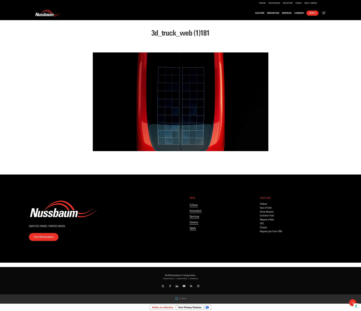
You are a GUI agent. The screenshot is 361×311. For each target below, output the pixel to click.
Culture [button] (194, 205)
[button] (324, 13)
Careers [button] (194, 222)
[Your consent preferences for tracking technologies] (356, 306)
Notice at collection (162, 307)
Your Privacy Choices (189, 307)
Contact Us (194, 279)
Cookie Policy (182, 279)
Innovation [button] (196, 211)
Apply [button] (193, 228)
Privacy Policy (168, 279)
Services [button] (194, 216)
